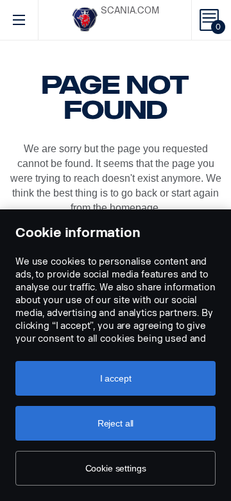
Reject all (116, 423)
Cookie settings (115, 468)
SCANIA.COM (130, 10)
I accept (116, 378)
